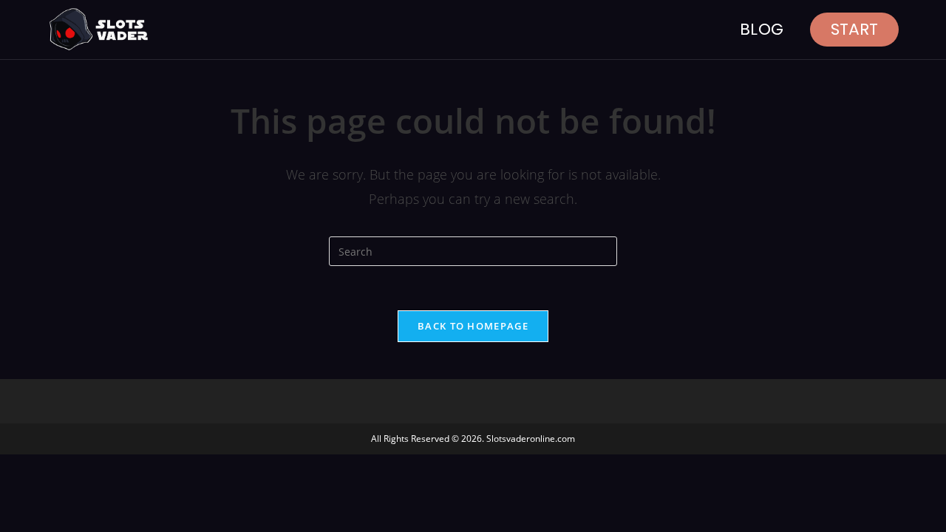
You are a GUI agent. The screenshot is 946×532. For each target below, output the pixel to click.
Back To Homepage (473, 325)
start (854, 29)
